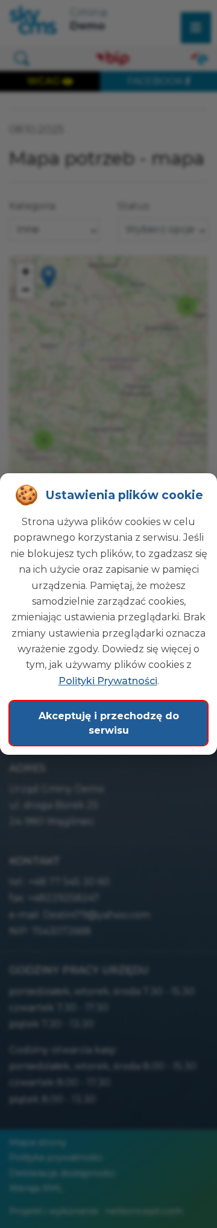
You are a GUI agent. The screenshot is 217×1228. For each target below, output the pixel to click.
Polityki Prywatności (107, 681)
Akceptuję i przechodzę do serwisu (109, 723)
